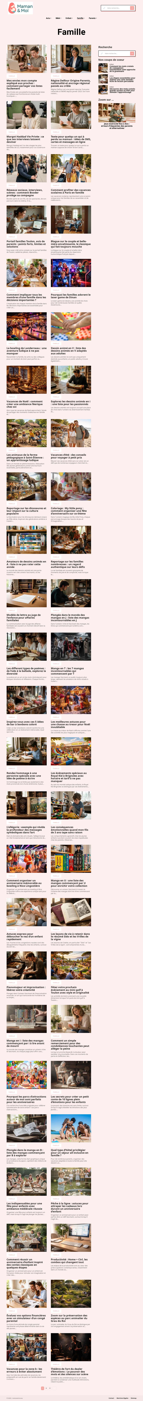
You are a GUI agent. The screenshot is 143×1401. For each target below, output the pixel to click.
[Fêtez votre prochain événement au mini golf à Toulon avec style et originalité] (71, 965)
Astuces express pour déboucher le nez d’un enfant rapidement (25, 936)
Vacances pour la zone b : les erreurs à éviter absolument (24, 1370)
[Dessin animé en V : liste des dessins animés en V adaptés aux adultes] (71, 326)
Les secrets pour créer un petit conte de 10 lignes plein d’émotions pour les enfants (70, 1099)
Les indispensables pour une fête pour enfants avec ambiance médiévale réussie (24, 1206)
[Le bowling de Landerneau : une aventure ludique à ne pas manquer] (27, 326)
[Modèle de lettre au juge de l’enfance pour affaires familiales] (27, 593)
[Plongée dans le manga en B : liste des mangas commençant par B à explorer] (27, 1128)
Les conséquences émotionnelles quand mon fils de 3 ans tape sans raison (69, 829)
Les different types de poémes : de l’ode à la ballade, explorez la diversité (26, 671)
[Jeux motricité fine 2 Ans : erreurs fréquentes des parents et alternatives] (116, 112)
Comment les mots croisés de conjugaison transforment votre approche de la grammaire (122, 68)
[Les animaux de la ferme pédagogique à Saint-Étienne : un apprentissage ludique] (27, 433)
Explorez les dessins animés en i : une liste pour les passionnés (70, 403)
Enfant (112, 64)
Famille (12, 76)
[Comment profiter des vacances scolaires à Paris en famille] (71, 168)
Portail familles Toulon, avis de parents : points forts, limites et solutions (26, 243)
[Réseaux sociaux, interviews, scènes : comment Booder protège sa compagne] (27, 168)
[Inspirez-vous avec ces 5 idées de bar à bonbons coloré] (27, 700)
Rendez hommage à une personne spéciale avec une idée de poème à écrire (24, 775)
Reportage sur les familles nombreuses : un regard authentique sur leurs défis (68, 564)
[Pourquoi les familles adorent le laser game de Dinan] (71, 273)
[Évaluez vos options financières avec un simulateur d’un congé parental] (27, 1294)
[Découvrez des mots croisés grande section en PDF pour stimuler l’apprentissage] (103, 89)
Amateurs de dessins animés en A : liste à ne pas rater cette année (26, 564)
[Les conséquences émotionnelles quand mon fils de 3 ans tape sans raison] (71, 805)
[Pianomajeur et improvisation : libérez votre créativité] (27, 965)
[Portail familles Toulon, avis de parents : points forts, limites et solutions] (27, 220)
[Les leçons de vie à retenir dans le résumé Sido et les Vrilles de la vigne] (71, 912)
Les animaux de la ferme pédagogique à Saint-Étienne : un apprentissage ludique (25, 457)
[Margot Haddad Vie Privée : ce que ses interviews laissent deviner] (27, 115)
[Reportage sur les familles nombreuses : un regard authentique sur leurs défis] (71, 540)
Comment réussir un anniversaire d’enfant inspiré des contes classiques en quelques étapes (25, 1263)
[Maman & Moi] (20, 8)
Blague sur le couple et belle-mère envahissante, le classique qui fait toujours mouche (71, 243)
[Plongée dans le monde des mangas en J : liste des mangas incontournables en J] (71, 593)
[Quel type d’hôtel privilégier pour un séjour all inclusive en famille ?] (71, 1128)
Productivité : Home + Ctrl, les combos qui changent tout (69, 1261)
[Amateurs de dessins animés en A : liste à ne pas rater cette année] (27, 540)
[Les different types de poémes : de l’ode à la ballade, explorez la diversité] (27, 647)
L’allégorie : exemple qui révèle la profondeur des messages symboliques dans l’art (26, 829)
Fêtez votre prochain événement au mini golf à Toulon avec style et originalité (70, 989)
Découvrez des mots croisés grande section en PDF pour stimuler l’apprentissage (122, 90)
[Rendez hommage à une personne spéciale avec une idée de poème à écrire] (27, 751)
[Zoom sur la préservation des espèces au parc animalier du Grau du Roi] (71, 1294)
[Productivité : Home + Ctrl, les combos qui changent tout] (71, 1238)
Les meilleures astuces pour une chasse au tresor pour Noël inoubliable (70, 724)
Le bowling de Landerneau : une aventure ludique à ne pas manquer (27, 350)
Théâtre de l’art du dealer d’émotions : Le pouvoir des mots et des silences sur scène (69, 1371)
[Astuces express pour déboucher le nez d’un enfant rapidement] (27, 912)
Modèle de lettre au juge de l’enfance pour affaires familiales (24, 617)
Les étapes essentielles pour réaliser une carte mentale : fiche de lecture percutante (122, 80)
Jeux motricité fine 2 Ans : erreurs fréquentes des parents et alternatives (117, 126)
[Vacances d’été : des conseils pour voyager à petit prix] (71, 433)
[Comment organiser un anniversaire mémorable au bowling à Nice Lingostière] (27, 859)
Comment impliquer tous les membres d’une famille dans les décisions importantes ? (26, 297)
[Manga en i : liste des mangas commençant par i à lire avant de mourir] (27, 1019)
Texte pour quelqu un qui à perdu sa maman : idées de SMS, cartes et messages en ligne (71, 139)
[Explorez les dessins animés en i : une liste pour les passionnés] (71, 380)
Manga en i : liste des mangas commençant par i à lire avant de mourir (25, 1043)
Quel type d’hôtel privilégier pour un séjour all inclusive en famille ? (69, 1152)
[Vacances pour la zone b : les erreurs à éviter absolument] (27, 1347)
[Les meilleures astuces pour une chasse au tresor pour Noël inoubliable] (71, 700)
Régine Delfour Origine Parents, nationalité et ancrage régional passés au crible (71, 83)
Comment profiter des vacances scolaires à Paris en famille (71, 191)
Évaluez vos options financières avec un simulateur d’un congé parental (26, 1318)
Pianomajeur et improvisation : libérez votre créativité (26, 988)
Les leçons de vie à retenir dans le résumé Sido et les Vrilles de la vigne (70, 936)
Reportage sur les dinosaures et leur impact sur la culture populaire (26, 510)
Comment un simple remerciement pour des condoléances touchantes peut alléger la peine (70, 1044)
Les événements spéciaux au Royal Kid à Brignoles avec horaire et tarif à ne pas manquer (69, 777)
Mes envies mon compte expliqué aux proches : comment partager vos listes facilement (24, 84)
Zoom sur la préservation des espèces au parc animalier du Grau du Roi (69, 1318)
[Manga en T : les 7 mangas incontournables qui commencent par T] (71, 647)
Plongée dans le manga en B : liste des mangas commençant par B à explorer (26, 1152)
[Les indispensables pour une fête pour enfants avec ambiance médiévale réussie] (27, 1182)
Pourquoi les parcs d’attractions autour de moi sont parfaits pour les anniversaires (26, 1099)
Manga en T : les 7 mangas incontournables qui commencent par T (67, 671)
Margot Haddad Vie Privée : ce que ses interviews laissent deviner (25, 139)
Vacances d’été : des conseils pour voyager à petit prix (68, 456)
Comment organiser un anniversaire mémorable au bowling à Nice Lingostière (24, 883)
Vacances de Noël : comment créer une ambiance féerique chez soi (25, 404)
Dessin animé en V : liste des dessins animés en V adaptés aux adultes (69, 350)
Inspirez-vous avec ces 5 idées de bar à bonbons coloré (25, 723)
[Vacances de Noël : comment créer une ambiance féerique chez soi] (27, 380)
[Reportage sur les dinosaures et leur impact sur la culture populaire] (27, 486)
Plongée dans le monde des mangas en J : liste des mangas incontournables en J (70, 617)
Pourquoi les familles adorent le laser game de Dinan (71, 296)
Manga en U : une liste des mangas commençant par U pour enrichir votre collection (69, 883)
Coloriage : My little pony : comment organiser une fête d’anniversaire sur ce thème (69, 510)
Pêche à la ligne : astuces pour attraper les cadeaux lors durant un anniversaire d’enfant (69, 1207)
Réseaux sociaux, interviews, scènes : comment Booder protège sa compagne (25, 192)
